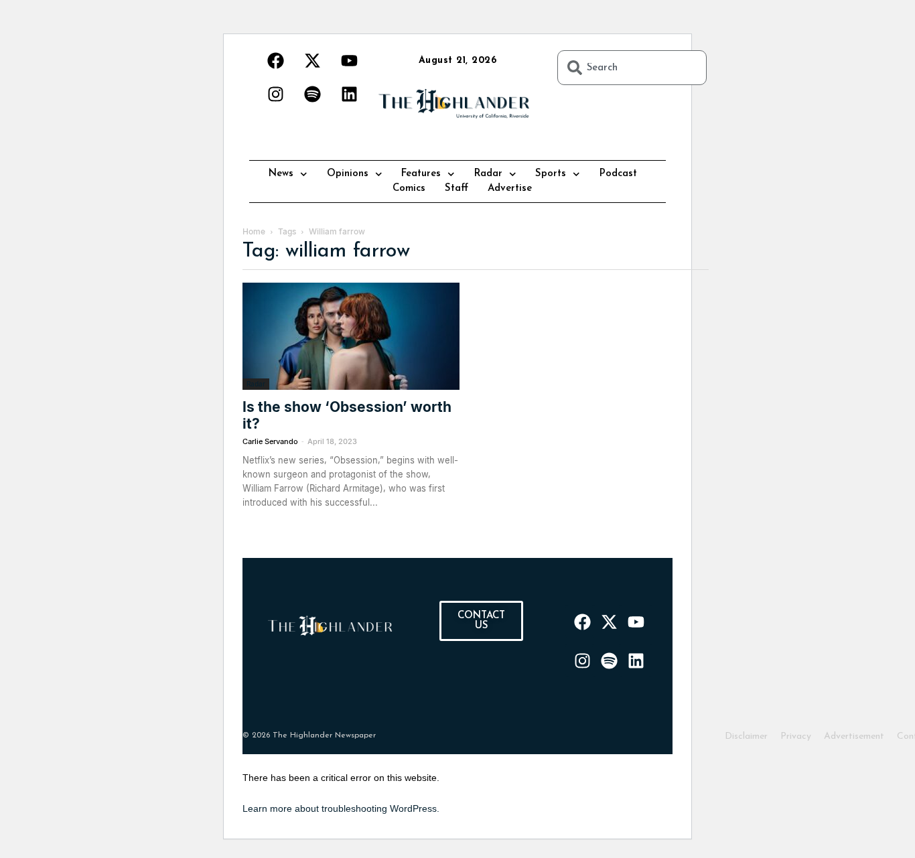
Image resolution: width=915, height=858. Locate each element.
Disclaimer (746, 736)
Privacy (795, 736)
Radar (488, 174)
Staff (456, 189)
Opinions (347, 174)
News (281, 174)
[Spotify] (312, 94)
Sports (550, 174)
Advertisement (854, 736)
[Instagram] (275, 94)
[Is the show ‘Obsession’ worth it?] (351, 336)
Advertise (510, 189)
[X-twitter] (312, 60)
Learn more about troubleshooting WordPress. (340, 808)
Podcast (618, 174)
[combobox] (632, 67)
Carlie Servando (270, 441)
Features (421, 174)
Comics (409, 189)
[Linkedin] (349, 94)
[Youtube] (349, 60)
